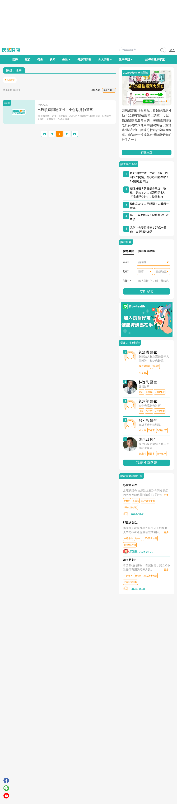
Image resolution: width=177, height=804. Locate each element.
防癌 (15, 59)
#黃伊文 (10, 80)
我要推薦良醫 (146, 463)
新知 (52, 59)
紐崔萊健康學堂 (155, 59)
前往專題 (146, 152)
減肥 (27, 59)
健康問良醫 (84, 59)
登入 (172, 50)
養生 (40, 59)
